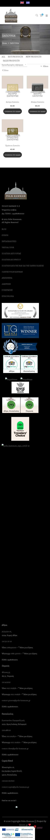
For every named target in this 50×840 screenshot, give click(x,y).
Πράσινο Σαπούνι (12, 145)
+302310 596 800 (8, 781)
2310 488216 (6, 730)
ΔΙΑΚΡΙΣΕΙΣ (6, 284)
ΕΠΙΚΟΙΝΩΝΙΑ (8, 296)
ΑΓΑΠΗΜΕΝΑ (7, 278)
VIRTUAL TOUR (8, 247)
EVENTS (5, 235)
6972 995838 (11, 688)
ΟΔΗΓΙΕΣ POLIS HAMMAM (12, 272)
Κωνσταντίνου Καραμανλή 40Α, (13, 720)
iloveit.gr (23, 825)
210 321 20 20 (7, 641)
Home (4, 43)
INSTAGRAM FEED (9, 241)
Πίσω (5, 70)
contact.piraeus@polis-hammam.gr (16, 700)
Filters (45, 66)
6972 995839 (15, 742)
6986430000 (11, 647)
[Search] (37, 15)
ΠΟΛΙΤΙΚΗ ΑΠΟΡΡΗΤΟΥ (11, 260)
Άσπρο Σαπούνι (12, 102)
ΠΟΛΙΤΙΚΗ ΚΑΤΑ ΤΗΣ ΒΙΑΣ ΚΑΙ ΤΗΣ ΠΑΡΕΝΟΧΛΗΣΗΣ (23, 266)
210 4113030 (6, 682)
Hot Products (15, 56)
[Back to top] (44, 833)
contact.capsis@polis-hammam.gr (15, 787)
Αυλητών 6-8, (7, 631)
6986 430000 (16, 653)
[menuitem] (22, 3)
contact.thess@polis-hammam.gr (15, 748)
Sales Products (11, 60)
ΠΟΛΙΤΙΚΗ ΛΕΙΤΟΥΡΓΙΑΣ (11, 253)
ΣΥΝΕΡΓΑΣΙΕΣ (7, 290)
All (3, 56)
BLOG (4, 229)
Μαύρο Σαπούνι (37, 102)
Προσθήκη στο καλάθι (13, 111)
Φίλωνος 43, (6, 672)
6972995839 (11, 736)
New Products (33, 56)
